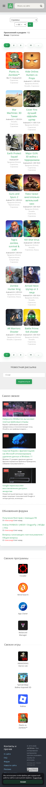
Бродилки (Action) (31, 83)
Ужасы (36, 250)
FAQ (5, 758)
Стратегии (14, 80)
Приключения (14, 205)
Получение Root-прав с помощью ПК (19, 518)
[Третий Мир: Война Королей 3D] (23, 674)
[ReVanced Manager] (23, 622)
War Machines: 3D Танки (14, 113)
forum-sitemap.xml (34, 764)
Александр (9, 520)
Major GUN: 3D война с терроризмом (31, 156)
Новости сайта (10, 765)
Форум (7, 761)
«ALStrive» (31, 748)
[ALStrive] (10, 6)
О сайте (7, 754)
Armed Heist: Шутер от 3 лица (32, 289)
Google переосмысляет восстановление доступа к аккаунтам (15, 488)
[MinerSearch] (23, 584)
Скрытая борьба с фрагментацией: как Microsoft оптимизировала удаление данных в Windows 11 (19, 453)
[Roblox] (23, 695)
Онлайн (27, 86)
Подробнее (37, 778)
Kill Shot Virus (31, 239)
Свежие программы (16, 558)
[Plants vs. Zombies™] (23, 714)
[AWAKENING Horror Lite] (23, 652)
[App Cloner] (23, 603)
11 (31, 45)
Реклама (7, 769)
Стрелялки (14, 83)
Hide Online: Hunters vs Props (32, 75)
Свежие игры (12, 644)
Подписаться (24, 382)
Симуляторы (14, 260)
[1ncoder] (23, 565)
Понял (23, 782)
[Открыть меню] (4, 6)
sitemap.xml (31, 763)
